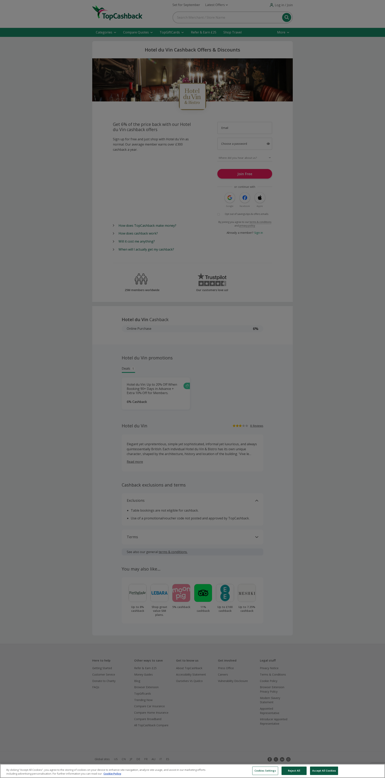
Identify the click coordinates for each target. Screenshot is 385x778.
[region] (192, 771)
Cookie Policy (112, 774)
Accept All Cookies (324, 770)
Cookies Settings (265, 770)
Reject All (294, 770)
